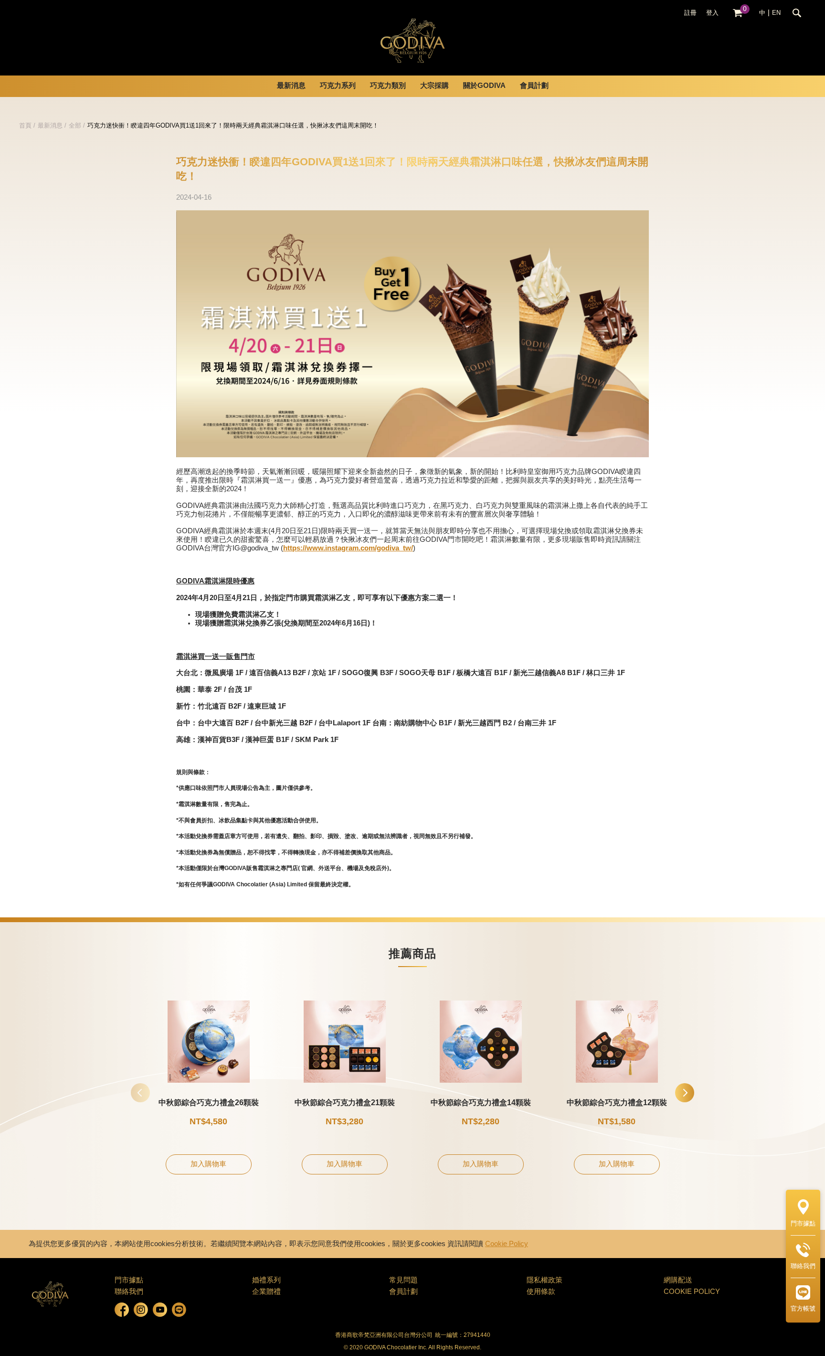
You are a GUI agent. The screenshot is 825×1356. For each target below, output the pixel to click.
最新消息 (50, 125)
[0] (737, 13)
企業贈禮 (266, 1292)
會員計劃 (534, 86)
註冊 (690, 13)
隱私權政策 (544, 1280)
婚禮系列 (266, 1280)
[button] (684, 1092)
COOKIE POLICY (692, 1292)
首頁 (25, 125)
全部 (75, 125)
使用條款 (541, 1292)
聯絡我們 (129, 1292)
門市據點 (129, 1280)
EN (776, 13)
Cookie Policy (506, 1244)
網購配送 (678, 1280)
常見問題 (403, 1280)
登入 (712, 13)
